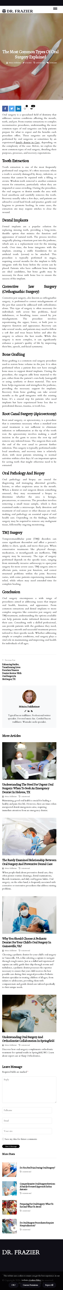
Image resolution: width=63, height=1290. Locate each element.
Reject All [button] (49, 1285)
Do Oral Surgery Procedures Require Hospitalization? (37, 1224)
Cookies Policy (34, 1280)
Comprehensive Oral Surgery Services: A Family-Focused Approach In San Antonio (37, 1186)
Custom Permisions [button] (30, 1285)
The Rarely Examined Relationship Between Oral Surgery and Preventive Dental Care (29, 862)
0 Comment (53, 63)
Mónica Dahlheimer (15, 63)
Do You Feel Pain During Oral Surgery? (37, 1167)
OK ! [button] (13, 1285)
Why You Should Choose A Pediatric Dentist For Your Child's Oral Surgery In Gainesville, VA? (26, 942)
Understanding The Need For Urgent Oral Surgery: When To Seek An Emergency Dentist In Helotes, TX (27, 788)
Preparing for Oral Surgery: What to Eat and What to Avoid (36, 1205)
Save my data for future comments (21, 1139)
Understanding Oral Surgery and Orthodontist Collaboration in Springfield (28, 1039)
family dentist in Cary (28, 142)
